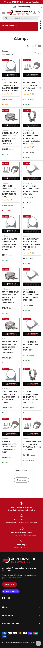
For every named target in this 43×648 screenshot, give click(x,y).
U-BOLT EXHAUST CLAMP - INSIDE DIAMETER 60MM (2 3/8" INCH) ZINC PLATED (10, 396)
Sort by (5, 51)
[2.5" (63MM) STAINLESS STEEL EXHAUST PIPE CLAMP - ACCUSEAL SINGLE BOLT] (32, 118)
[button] (39, 12)
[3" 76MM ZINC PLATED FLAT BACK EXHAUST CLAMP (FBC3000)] (32, 277)
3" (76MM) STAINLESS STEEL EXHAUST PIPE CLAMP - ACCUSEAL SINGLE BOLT (32, 397)
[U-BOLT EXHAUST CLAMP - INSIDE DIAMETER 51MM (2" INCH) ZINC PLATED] (11, 68)
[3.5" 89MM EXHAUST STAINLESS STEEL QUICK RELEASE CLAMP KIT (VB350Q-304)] (11, 277)
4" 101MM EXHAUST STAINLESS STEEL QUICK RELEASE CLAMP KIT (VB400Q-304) (10, 347)
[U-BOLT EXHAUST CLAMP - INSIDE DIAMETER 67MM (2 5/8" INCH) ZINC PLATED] (11, 224)
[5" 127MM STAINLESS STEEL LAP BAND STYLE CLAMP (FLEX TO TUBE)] (11, 427)
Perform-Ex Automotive (14, 642)
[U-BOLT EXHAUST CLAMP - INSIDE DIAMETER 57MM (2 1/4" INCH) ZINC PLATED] (32, 224)
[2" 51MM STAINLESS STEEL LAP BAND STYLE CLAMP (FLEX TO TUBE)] (32, 68)
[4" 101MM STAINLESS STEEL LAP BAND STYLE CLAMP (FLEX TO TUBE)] (32, 427)
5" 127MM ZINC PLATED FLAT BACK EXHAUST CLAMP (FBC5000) (31, 190)
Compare (30, 46)
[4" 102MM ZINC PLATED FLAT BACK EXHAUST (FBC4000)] (32, 327)
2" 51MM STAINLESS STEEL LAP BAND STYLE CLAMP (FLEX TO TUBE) (32, 87)
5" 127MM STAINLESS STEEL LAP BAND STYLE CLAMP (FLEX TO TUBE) (9, 446)
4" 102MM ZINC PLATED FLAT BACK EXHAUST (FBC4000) (31, 346)
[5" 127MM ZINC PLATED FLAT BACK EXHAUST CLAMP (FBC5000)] (32, 171)
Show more (21, 480)
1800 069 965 (24, 547)
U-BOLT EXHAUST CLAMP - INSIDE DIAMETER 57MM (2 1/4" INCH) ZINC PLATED (31, 244)
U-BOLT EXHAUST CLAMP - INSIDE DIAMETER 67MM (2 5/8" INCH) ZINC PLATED (10, 244)
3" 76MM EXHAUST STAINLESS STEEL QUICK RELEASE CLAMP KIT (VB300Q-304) (10, 138)
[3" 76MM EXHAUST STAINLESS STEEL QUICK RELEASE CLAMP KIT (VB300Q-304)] (11, 118)
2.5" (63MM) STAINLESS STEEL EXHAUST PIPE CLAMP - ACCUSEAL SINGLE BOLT (32, 138)
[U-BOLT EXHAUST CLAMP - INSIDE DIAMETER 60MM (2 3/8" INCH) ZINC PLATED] (11, 377)
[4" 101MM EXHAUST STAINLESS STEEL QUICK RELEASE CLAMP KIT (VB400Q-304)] (11, 327)
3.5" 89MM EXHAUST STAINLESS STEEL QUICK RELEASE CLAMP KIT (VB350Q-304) (10, 297)
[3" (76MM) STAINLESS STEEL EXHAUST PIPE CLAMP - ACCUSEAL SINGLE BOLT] (32, 377)
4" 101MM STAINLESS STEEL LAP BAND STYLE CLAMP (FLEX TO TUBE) (32, 445)
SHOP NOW (9, 584)
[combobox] (21, 18)
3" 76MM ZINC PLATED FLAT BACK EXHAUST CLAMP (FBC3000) (31, 296)
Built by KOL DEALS (29, 642)
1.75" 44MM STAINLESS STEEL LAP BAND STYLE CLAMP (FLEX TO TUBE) (9, 191)
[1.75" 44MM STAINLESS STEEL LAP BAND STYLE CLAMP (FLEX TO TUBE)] (11, 171)
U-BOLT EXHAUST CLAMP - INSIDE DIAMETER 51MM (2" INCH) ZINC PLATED (10, 87)
